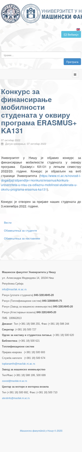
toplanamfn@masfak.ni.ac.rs (18, 363)
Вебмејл (73, 34)
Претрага (72, 62)
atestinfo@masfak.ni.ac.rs (16, 398)
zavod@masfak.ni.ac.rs (14, 381)
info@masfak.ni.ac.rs (14, 289)
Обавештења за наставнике (22, 238)
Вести (8, 222)
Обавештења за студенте (20, 230)
